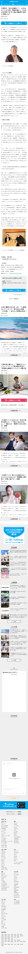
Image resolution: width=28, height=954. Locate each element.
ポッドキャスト (7, 4)
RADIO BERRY (16, 839)
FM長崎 (2, 910)
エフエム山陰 (16, 874)
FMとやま (3, 855)
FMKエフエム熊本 (4, 913)
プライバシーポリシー (11, 814)
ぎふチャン (16, 853)
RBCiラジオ (3, 923)
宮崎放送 (2, 917)
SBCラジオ (3, 864)
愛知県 (2, 938)
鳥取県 (9, 941)
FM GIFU (15, 857)
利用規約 (19, 811)
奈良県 (15, 940)
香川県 (18, 941)
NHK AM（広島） (17, 895)
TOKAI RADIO (16, 852)
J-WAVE (15, 829)
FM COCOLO (3, 877)
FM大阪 (2, 880)
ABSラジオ (3, 837)
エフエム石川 (3, 857)
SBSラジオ (16, 859)
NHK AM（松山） (17, 897)
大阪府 (2, 940)
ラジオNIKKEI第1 (17, 900)
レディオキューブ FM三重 (18, 862)
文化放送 (15, 824)
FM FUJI (2, 863)
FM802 (2, 878)
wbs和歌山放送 (4, 888)
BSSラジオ (16, 873)
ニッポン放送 (16, 825)
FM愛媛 (15, 891)
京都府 (9, 940)
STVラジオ (3, 824)
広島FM (15, 880)
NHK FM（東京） (17, 903)
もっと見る (13, 621)
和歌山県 (18, 940)
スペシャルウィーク (20, 4)
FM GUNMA (16, 841)
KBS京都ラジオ (4, 885)
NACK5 (15, 834)
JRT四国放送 (16, 884)
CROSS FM (3, 905)
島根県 (12, 941)
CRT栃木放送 (16, 838)
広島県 (5, 941)
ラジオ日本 (16, 831)
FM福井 (2, 860)
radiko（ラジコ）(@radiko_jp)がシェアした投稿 (14, 793)
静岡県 (9, 938)
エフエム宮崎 (3, 919)
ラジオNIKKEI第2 (17, 902)
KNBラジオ (3, 853)
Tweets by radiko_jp (14, 674)
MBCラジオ (3, 920)
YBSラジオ (3, 862)
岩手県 (9, 934)
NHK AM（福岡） (4, 927)
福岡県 (2, 944)
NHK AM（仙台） (4, 846)
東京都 (18, 935)
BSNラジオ (3, 850)
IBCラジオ (3, 831)
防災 (2, 4)
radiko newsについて (10, 811)
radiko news (14, 1)
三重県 (12, 938)
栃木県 (5, 935)
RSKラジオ (16, 875)
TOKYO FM (16, 298)
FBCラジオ (3, 859)
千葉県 (15, 935)
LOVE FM (3, 903)
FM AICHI (15, 856)
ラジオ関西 (3, 881)
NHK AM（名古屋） (4, 869)
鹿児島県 (21, 944)
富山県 (15, 937)
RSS (15, 798)
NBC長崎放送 (3, 909)
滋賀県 (12, 940)
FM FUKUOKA (3, 906)
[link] (10, 672)
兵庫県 (5, 940)
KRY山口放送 (16, 881)
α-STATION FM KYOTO (5, 887)
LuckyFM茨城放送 (17, 837)
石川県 (12, 937)
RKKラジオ (3, 912)
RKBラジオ (3, 900)
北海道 (2, 934)
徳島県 (21, 941)
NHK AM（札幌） (4, 845)
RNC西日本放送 (16, 887)
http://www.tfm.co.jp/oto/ (15, 273)
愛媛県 (24, 941)
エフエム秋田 (3, 838)
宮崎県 (18, 944)
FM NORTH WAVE (4, 827)
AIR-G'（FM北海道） (4, 825)
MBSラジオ (3, 874)
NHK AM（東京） (17, 842)
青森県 (5, 934)
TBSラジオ (16, 822)
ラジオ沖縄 (3, 925)
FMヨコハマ (16, 835)
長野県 (9, 937)
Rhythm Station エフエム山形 (6, 841)
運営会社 (19, 814)
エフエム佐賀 (3, 908)
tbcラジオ (3, 834)
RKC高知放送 (16, 892)
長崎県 (9, 944)
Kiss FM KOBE (3, 882)
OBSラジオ (3, 915)
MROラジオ (3, 856)
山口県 (15, 941)
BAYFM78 (15, 832)
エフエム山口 (16, 882)
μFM (2, 922)
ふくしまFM (3, 844)
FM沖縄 (2, 926)
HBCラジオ (3, 822)
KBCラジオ (3, 902)
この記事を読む (14, 355)
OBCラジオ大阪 (4, 875)
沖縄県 (2, 945)
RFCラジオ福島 (3, 842)
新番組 (13, 4)
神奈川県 (21, 935)
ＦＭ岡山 (15, 877)
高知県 (2, 942)
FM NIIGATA (3, 852)
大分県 (15, 944)
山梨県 (5, 937)
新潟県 (2, 937)
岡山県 (2, 941)
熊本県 (12, 944)
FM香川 (15, 888)
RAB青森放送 (3, 828)
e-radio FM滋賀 (4, 884)
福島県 (21, 934)
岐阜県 (5, 938)
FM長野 (2, 866)
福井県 (18, 937)
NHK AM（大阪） (4, 890)
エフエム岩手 (3, 832)
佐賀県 (5, 944)
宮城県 (12, 934)
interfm (15, 827)
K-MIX (15, 860)
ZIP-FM (15, 855)
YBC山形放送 (3, 839)
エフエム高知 (16, 894)
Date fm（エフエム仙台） (5, 835)
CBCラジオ (16, 850)
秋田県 (15, 934)
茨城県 (2, 935)
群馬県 (9, 935)
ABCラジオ (3, 873)
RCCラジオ (16, 878)
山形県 (18, 934)
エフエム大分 (3, 916)
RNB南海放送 (16, 890)
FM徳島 (15, 885)
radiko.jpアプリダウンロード (14, 805)
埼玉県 (12, 935)
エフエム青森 (3, 829)
